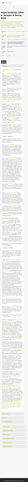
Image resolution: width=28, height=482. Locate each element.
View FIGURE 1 (9, 73)
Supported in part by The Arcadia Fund (11, 480)
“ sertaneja (12, 124)
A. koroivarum (7, 354)
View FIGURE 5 (14, 376)
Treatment (5, 66)
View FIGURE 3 (15, 205)
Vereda (10, 96)
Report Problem (7, 446)
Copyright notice (7, 421)
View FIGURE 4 (5, 261)
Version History (7, 442)
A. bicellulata (16, 401)
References (5, 414)
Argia (8, 382)
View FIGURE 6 (5, 377)
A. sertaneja (8, 351)
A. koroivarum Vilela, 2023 (17, 349)
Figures (4, 417)
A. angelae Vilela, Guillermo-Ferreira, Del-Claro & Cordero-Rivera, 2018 (11, 387)
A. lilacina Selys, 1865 (10, 403)
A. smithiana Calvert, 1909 (14, 405)
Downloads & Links (8, 438)
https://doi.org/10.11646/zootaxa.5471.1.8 (16, 31)
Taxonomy (6, 426)
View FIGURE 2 (11, 183)
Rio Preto (13, 112)
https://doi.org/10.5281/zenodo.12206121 (16, 39)
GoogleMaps (20, 111)
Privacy (20, 480)
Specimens (6, 434)
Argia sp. (4, 88)
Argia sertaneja (5, 69)
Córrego (20, 108)
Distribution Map (8, 430)
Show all (4, 62)
